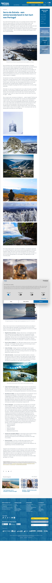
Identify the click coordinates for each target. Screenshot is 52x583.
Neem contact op (30, 537)
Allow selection (26, 301)
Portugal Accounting (29, 508)
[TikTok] (3, 517)
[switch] (20, 294)
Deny (11, 301)
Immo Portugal (28, 506)
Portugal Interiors (29, 509)
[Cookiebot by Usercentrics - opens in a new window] (43, 281)
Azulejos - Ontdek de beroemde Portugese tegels (29, 490)
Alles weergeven (34, 476)
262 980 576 (5, 506)
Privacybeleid (21, 537)
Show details (43, 298)
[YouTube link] (12, 517)
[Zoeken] (47, 525)
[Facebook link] (5, 517)
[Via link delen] (11, 471)
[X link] (10, 517)
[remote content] (20, 463)
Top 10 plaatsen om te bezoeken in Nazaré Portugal (10, 490)
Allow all (40, 301)
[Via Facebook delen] (3, 471)
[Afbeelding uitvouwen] (13, 123)
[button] (24, 5)
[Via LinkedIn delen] (8, 471)
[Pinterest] (14, 517)
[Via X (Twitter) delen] (6, 471)
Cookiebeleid (25, 537)
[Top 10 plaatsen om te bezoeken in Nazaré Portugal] (10, 483)
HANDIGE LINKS (18, 502)
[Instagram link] (7, 517)
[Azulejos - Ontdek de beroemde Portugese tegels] (29, 483)
